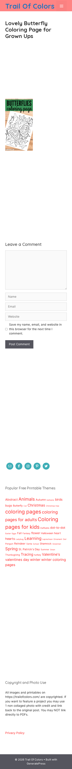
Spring (11, 548)
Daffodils (44, 528)
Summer (45, 549)
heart (57, 533)
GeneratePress (36, 763)
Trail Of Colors (29, 6)
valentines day (17, 560)
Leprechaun (47, 539)
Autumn (41, 499)
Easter (8, 533)
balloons (50, 500)
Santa (29, 543)
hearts (10, 539)
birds (59, 499)
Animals (27, 499)
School (36, 544)
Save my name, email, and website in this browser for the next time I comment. (35, 329)
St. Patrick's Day (29, 549)
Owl (64, 539)
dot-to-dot (57, 527)
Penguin (9, 543)
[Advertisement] (36, 72)
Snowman (56, 544)
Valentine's (51, 554)
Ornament (57, 539)
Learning (32, 538)
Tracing (27, 554)
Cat (25, 506)
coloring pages (23, 512)
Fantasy (26, 533)
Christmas (36, 505)
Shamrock (46, 543)
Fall (19, 533)
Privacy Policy (14, 733)
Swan (52, 550)
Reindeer (20, 543)
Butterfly (18, 505)
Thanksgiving (12, 554)
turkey (37, 554)
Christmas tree (52, 506)
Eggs (14, 533)
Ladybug (20, 539)
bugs (8, 505)
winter (35, 560)
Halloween (47, 533)
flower (35, 533)
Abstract (11, 499)
